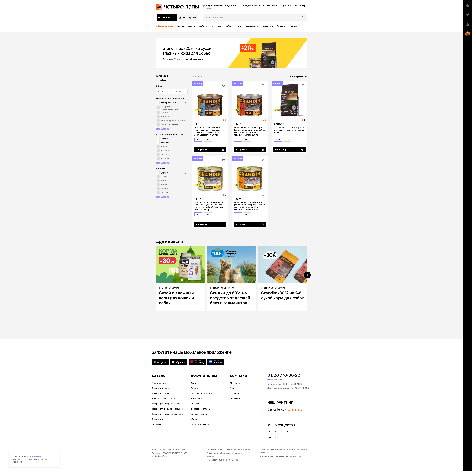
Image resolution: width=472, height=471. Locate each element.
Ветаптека (252, 26)
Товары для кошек (161, 388)
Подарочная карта (161, 383)
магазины (273, 5)
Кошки (191, 26)
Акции (194, 383)
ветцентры (301, 5)
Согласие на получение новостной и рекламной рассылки (283, 450)
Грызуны (216, 26)
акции (180, 26)
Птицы (238, 26)
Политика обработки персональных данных (228, 449)
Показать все (163, 129)
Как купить (196, 404)
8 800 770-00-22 (283, 375)
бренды (281, 26)
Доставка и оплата (200, 409)
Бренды (195, 388)
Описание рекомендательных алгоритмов (280, 456)
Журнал (195, 419)
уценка (293, 26)
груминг (286, 5)
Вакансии (235, 393)
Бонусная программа (201, 393)
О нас (233, 388)
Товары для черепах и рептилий (167, 414)
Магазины (235, 383)
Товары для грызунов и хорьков (167, 409)
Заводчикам (197, 398)
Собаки (203, 26)
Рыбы (228, 26)
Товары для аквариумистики (166, 404)
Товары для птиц (160, 419)
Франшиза (235, 398)
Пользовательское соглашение (222, 460)
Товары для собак (160, 393)
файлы (38, 456)
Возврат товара (199, 414)
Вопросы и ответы (200, 424)
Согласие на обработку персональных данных (225, 454)
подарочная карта (253, 5)
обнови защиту (164, 26)
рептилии (267, 26)
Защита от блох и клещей (164, 398)
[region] (231, 26)
